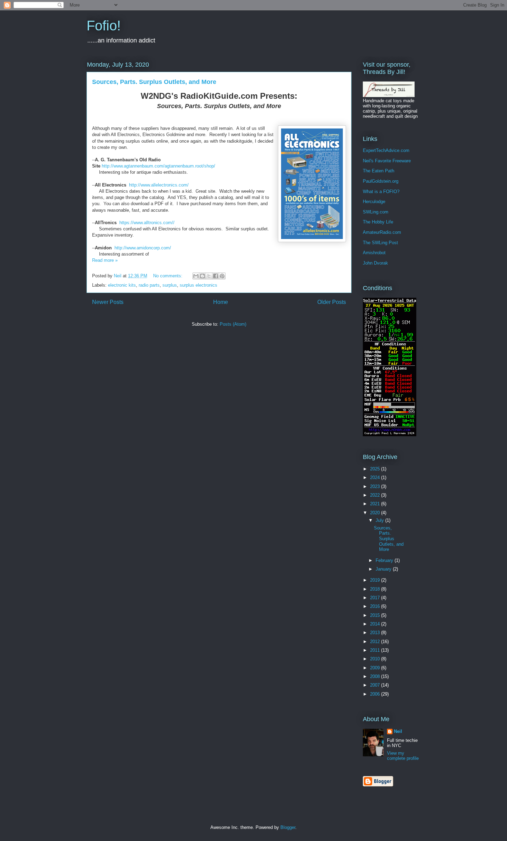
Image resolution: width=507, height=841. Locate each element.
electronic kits (122, 285)
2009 (375, 667)
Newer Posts (107, 302)
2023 (375, 486)
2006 (375, 694)
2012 (375, 641)
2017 (375, 597)
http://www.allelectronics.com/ (159, 185)
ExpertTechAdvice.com (386, 150)
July (380, 520)
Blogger (287, 827)
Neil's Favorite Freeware (387, 160)
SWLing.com (375, 211)
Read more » (105, 260)
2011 (375, 650)
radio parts (149, 285)
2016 (375, 606)
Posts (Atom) (233, 324)
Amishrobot (374, 252)
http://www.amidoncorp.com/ (143, 247)
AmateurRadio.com (382, 232)
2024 (375, 477)
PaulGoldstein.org (380, 181)
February (385, 560)
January (384, 569)
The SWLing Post (380, 242)
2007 (375, 685)
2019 (375, 580)
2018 (375, 589)
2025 (375, 468)
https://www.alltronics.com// (147, 222)
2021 (375, 503)
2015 (375, 615)
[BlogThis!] (202, 276)
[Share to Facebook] (215, 276)
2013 (375, 632)
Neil (398, 731)
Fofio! (104, 25)
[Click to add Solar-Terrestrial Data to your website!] (389, 434)
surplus (169, 285)
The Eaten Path (378, 170)
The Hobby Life (378, 221)
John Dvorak (375, 263)
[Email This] (195, 276)
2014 (375, 624)
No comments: (168, 275)
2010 (375, 658)
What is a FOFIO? (381, 191)
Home (220, 302)
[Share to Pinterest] (222, 276)
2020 (375, 512)
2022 (375, 495)
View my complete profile (403, 756)
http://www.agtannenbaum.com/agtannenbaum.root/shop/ (158, 166)
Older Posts (331, 302)
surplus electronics (198, 285)
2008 (375, 676)
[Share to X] (209, 276)
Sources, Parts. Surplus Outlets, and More (154, 81)
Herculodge (374, 201)
